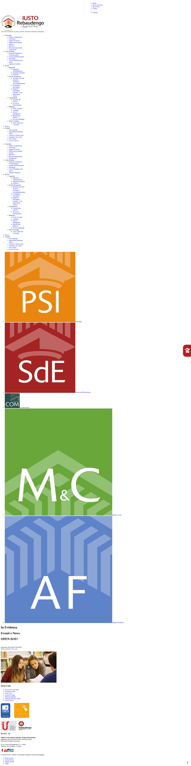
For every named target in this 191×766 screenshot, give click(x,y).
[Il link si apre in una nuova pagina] (29, 682)
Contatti (18, 746)
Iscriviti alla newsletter (12, 690)
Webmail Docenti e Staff (12, 698)
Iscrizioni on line (10, 691)
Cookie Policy (9, 760)
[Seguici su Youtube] (5, 751)
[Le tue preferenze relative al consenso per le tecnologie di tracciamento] (187, 762)
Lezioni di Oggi (10, 695)
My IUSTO (96, 7)
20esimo (95, 12)
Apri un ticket (9, 700)
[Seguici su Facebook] (2, 751)
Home (94, 3)
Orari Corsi (8, 693)
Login (7, 763)
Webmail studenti (10, 697)
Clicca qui (14, 649)
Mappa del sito (9, 762)
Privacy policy (9, 758)
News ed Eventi (98, 5)
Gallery (95, 8)
